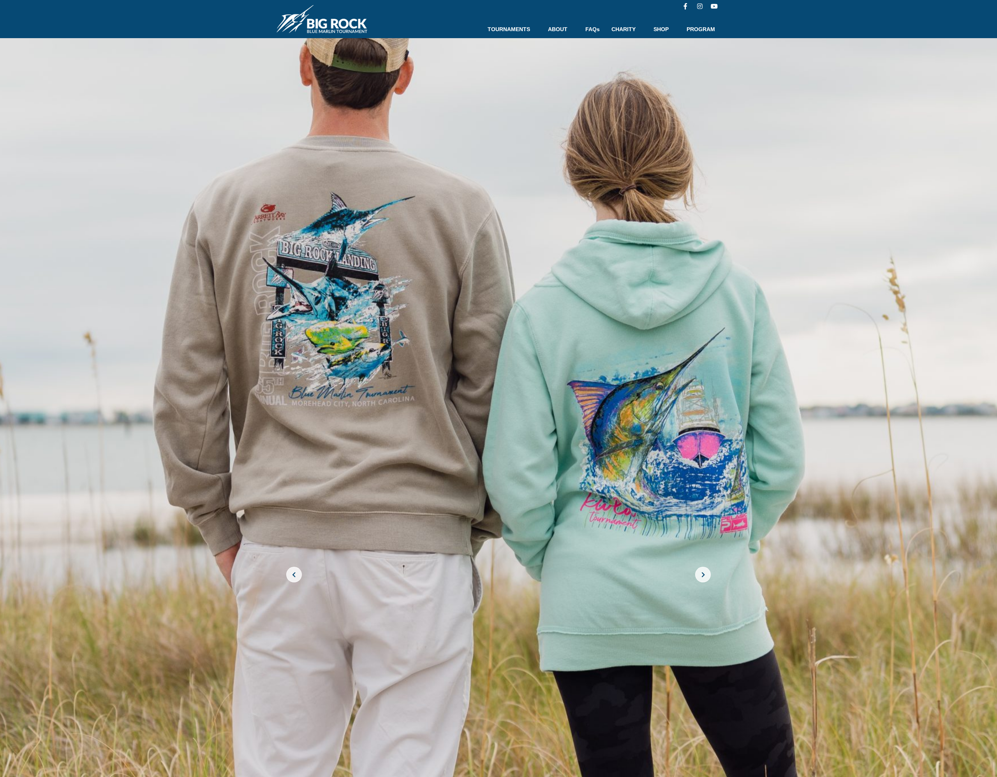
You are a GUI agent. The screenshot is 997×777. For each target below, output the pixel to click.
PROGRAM (701, 29)
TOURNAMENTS (509, 29)
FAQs (592, 29)
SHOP (661, 29)
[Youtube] (714, 6)
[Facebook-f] (685, 6)
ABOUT (557, 29)
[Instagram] (700, 6)
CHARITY (623, 29)
